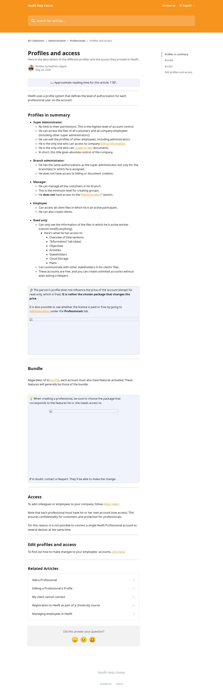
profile (55, 380)
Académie (106, 684)
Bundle (169, 60)
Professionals (78, 40)
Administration (57, 40)
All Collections (36, 40)
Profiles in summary (176, 54)
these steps (111, 504)
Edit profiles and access (178, 72)
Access (169, 66)
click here (118, 552)
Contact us (168, 5)
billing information (113, 144)
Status (119, 684)
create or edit (84, 148)
